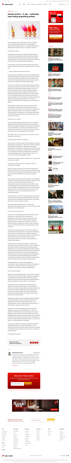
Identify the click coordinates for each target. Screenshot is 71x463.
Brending (26, 438)
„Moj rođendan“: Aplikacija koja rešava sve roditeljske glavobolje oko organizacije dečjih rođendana (54, 134)
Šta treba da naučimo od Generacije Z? (53, 186)
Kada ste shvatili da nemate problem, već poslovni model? (55, 90)
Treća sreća (55, 168)
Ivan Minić (54, 158)
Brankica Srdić (50, 218)
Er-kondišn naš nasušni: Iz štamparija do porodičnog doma (55, 59)
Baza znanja (33, 4)
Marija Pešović (55, 164)
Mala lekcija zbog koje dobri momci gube (58, 157)
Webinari (49, 431)
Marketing (15, 434)
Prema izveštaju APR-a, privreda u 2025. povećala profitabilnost (55, 110)
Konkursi (3, 438)
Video (50, 4)
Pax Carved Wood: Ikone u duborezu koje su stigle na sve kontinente (55, 149)
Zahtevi (38, 434)
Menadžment (15, 438)
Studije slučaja (27, 441)
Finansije (15, 445)
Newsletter (61, 438)
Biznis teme (39, 4)
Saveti (49, 432)
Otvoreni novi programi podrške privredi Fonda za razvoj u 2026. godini (55, 104)
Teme (49, 434)
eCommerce (15, 443)
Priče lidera (4, 445)
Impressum (62, 432)
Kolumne (28, 4)
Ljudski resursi (50, 184)
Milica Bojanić (50, 203)
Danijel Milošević (55, 169)
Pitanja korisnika (28, 443)
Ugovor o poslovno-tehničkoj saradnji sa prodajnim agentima (55, 201)
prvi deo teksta (17, 334)
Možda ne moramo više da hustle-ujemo (58, 163)
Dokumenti (45, 4)
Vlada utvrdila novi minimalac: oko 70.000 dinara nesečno (55, 98)
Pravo (49, 199)
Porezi (49, 96)
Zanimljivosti (50, 72)
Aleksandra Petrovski (17, 352)
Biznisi (3, 446)
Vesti (20, 4)
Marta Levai (50, 61)
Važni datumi (4, 434)
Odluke (38, 432)
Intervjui (23, 4)
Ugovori (38, 431)
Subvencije (50, 101)
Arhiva (26, 445)
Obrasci (38, 436)
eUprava (3, 439)
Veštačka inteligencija (17, 448)
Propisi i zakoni (50, 113)
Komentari (27, 432)
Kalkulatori (38, 438)
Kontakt (61, 439)
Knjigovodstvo (15, 431)
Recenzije (26, 439)
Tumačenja (27, 431)
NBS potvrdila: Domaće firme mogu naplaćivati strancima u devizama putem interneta (55, 116)
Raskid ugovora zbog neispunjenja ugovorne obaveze (55, 217)
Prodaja (14, 436)
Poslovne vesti (50, 108)
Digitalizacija (15, 441)
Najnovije (61, 434)
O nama (61, 431)
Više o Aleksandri (15, 365)
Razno (38, 439)
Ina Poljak (49, 187)
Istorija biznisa (10, 11)
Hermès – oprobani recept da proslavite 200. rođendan (54, 74)
